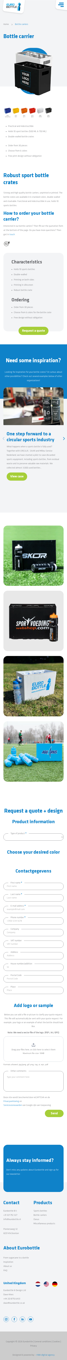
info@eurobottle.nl (12, 1219)
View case (17, 476)
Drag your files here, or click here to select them (33, 1050)
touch (12, 234)
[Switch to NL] (38, 1285)
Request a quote (33, 330)
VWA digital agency (45, 1355)
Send (54, 1113)
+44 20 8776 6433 (11, 1299)
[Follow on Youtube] (30, 1319)
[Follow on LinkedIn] (22, 1319)
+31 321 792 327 (10, 1215)
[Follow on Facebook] (14, 1319)
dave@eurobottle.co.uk (14, 1303)
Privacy (33, 1346)
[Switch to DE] (55, 1285)
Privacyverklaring (11, 1101)
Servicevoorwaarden (12, 1105)
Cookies (56, 1341)
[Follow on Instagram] (6, 1319)
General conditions (42, 1341)
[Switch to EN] (46, 1285)
